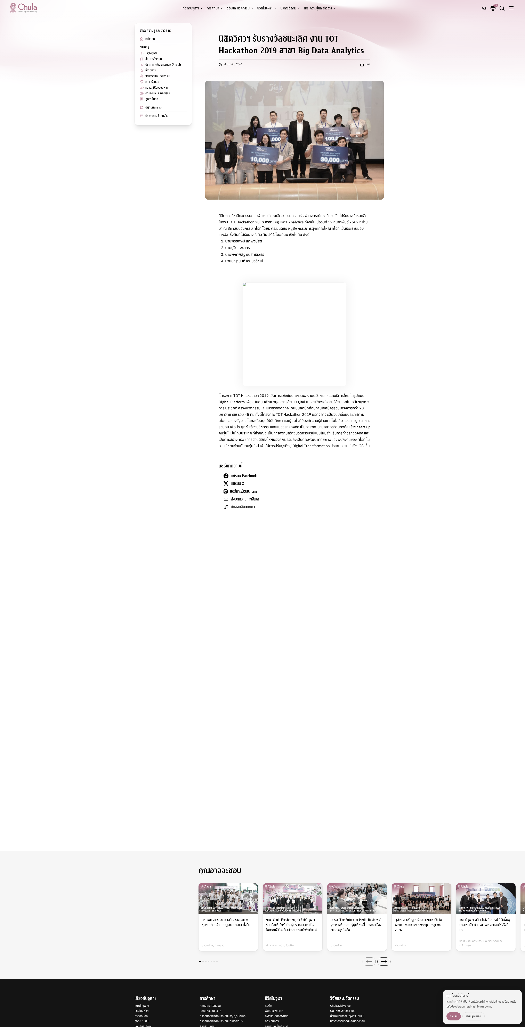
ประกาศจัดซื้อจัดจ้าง (156, 116)
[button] (200, 961)
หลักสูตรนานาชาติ (210, 1011)
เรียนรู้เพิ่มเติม (473, 1016)
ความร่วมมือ (152, 82)
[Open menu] (511, 8)
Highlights (151, 53)
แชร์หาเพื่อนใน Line (244, 491)
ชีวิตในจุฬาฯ (265, 8)
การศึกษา (213, 8)
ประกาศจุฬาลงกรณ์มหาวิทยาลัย (163, 64)
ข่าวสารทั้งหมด (153, 59)
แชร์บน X (237, 483)
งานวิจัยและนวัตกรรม (157, 76)
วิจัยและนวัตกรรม (238, 8)
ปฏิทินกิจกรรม (153, 107)
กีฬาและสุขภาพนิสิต (277, 1016)
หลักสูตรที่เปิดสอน (210, 1006)
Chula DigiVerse (340, 1006)
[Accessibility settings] (484, 8)
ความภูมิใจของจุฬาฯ (156, 87)
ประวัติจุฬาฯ (142, 1011)
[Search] (502, 8)
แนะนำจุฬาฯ (142, 1006)
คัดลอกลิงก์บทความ (245, 507)
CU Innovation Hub (342, 1011)
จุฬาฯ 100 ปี (142, 1021)
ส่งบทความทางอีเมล (245, 499)
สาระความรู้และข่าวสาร (318, 8)
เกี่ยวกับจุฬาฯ (190, 8)
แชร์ (368, 64)
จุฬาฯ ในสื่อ (151, 99)
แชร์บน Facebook (244, 475)
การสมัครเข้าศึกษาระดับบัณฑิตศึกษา (221, 1021)
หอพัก (268, 1006)
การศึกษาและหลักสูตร (157, 93)
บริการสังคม (288, 8)
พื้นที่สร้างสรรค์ (274, 1011)
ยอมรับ (454, 1016)
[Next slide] (383, 961)
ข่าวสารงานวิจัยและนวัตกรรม (347, 1021)
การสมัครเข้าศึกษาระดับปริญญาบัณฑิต (223, 1016)
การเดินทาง (272, 1021)
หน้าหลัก (150, 39)
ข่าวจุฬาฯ (150, 70)
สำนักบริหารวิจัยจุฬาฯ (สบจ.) (347, 1016)
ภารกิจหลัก (141, 1016)
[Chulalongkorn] (23, 7)
